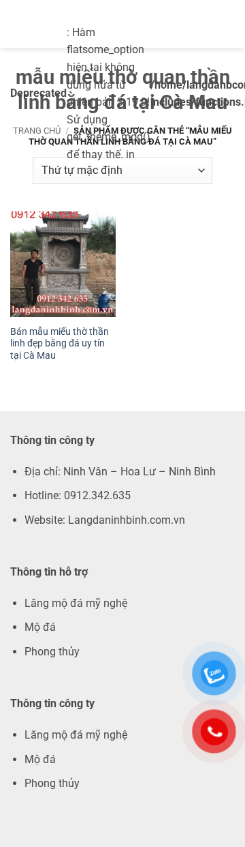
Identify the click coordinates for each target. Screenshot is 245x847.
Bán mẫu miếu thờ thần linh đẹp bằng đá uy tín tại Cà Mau (59, 343)
